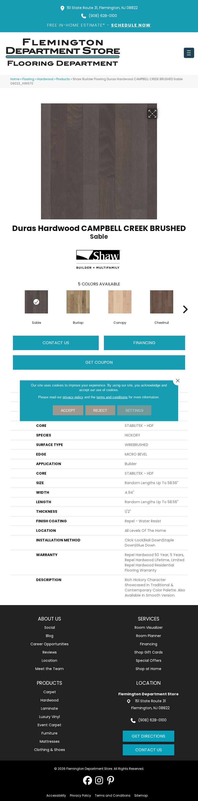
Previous (13, 301)
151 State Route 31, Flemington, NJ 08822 (102, 7)
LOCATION (148, 683)
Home (14, 79)
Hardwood (45, 79)
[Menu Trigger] (189, 53)
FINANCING (144, 343)
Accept (68, 410)
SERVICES (148, 618)
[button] (87, 780)
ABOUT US (49, 618)
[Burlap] (78, 302)
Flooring (28, 79)
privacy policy (73, 397)
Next (185, 301)
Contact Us (56, 343)
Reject (100, 410)
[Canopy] (120, 302)
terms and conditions (112, 397)
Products (63, 79)
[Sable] (36, 302)
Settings (134, 410)
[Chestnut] (162, 302)
